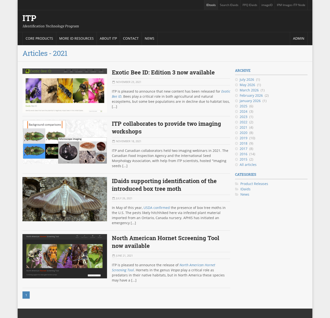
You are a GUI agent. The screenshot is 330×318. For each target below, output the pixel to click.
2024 (243, 111)
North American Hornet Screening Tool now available (165, 242)
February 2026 (251, 95)
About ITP (108, 38)
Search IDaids (230, 6)
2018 (243, 143)
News (149, 38)
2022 (243, 122)
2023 (243, 116)
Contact (131, 38)
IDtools (212, 6)
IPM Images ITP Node (291, 6)
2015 (243, 159)
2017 (243, 148)
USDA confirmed (156, 207)
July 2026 (247, 79)
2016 (243, 154)
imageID (268, 6)
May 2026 (247, 84)
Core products (39, 38)
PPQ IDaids (250, 6)
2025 (243, 106)
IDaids (245, 189)
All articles (248, 164)
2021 (243, 127)
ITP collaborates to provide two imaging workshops (166, 127)
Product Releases (254, 183)
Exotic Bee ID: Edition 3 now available (163, 72)
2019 (243, 138)
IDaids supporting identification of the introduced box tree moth (164, 184)
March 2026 (249, 90)
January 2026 (250, 100)
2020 (243, 132)
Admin (298, 38)
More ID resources (76, 38)
